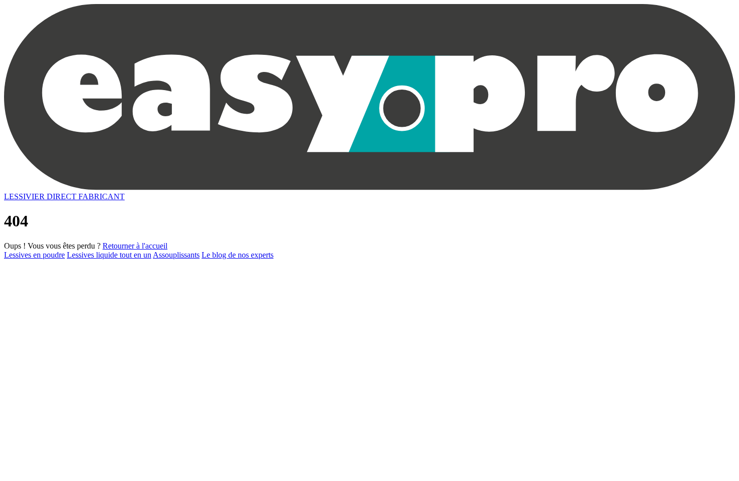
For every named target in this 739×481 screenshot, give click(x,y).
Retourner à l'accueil (135, 246)
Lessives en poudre (34, 255)
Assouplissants (176, 255)
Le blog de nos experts (237, 255)
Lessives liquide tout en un (109, 255)
